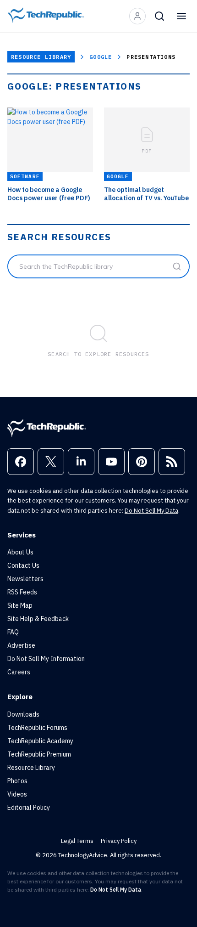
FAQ (13, 632)
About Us (20, 552)
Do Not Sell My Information (46, 659)
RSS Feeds (22, 592)
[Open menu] (181, 16)
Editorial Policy (28, 807)
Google (100, 56)
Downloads (23, 714)
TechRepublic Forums (37, 728)
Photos (17, 781)
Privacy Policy (119, 841)
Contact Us (23, 565)
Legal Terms (77, 841)
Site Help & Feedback (38, 619)
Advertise (21, 645)
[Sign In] (137, 16)
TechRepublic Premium (39, 754)
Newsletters (25, 579)
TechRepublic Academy (40, 741)
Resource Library (41, 56)
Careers (18, 672)
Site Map (20, 605)
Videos (17, 794)
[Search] (159, 16)
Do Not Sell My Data (151, 510)
